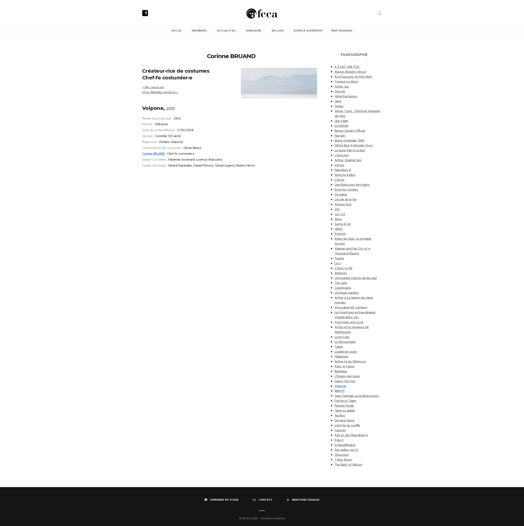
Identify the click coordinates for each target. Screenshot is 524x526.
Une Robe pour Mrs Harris (352, 185)
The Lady (341, 283)
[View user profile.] (279, 83)
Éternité (340, 234)
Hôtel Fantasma (346, 96)
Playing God (343, 204)
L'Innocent (342, 155)
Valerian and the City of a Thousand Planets (352, 251)
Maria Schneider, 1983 (349, 140)
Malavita (341, 273)
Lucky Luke (342, 337)
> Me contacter (153, 87)
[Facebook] (145, 13)
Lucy (338, 263)
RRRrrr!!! (339, 391)
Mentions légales (306, 500)
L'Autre (339, 180)
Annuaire (254, 30)
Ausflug (340, 415)
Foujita (339, 258)
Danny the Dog (345, 381)
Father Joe (342, 86)
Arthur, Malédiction (348, 160)
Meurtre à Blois (345, 175)
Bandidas (341, 371)
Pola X (339, 440)
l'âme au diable (345, 410)
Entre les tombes (346, 190)
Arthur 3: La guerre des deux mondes (354, 300)
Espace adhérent (308, 30)
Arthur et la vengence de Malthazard (352, 330)
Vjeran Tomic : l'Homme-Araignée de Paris (357, 114)
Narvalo (340, 136)
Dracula (340, 91)
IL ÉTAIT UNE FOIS (347, 67)
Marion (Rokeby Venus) (350, 72)
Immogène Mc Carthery (351, 307)
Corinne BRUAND (153, 154)
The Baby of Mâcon (348, 464)
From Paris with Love (349, 322)
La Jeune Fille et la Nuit (350, 150)
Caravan (340, 430)
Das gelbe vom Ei (346, 450)
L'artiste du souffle (347, 425)
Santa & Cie (343, 224)
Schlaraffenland (345, 445)
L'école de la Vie (346, 199)
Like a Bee (341, 121)
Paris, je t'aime (345, 366)
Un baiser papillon (347, 293)
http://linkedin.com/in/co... (160, 92)
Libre (338, 101)
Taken (339, 347)
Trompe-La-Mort (346, 81)
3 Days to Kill (343, 268)
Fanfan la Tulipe (345, 401)
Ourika (339, 106)
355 (337, 209)
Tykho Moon (343, 460)
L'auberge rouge (346, 352)
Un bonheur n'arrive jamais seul (356, 278)
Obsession (342, 455)
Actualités (226, 30)
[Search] (379, 13)
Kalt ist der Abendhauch (351, 435)
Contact (265, 500)
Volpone (340, 386)
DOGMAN (341, 126)
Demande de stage (224, 500)
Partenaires (342, 30)
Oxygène (341, 194)
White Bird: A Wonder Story (354, 145)
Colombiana (343, 288)
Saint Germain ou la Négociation (357, 396)
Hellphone (341, 356)
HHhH (338, 229)
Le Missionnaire (345, 342)
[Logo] (262, 12)
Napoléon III (343, 170)
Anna (338, 219)
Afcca (177, 30)
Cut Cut (340, 214)
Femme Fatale (344, 406)
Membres (199, 30)
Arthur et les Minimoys (350, 361)
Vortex (339, 165)
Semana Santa (344, 420)
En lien (277, 30)
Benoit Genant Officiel (350, 131)
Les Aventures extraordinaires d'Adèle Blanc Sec (355, 315)
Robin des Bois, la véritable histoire (353, 241)
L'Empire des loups (347, 376)
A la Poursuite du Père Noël (353, 77)
